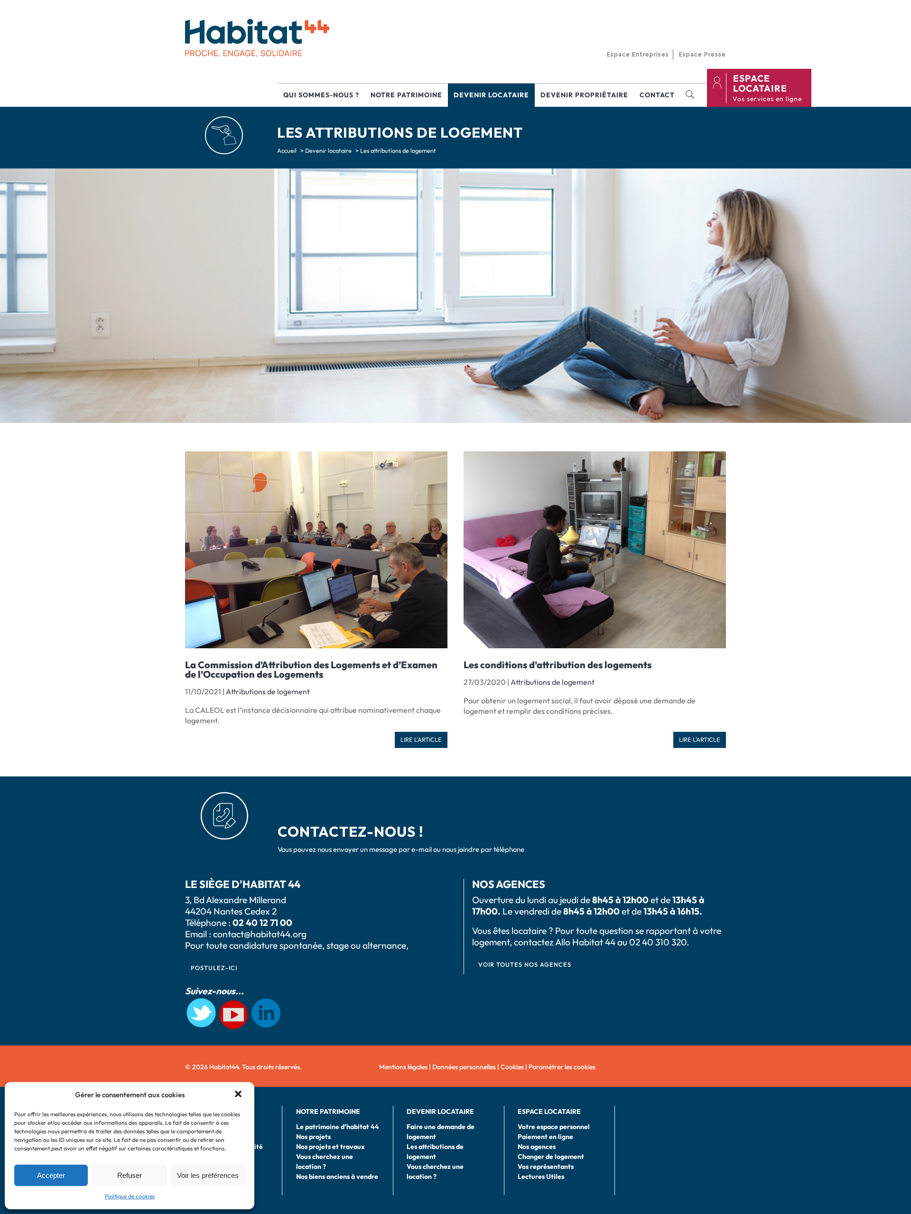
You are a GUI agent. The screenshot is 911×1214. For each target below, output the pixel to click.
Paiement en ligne (545, 1136)
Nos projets (313, 1136)
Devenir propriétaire (584, 95)
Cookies (512, 1067)
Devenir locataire (491, 95)
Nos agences (537, 1146)
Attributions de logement (268, 691)
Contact (657, 95)
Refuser (129, 1175)
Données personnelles (464, 1067)
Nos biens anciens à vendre (337, 1176)
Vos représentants (546, 1166)
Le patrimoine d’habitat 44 (337, 1126)
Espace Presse (702, 54)
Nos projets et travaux (330, 1146)
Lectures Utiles (541, 1176)
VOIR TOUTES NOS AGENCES (524, 964)
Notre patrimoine (406, 95)
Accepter (51, 1175)
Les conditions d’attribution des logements (557, 665)
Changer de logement (551, 1156)
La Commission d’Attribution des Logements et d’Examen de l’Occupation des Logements (311, 669)
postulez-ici (214, 967)
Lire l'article (421, 739)
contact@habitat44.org (260, 934)
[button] (239, 1095)
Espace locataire (760, 83)
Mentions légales (403, 1067)
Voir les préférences (208, 1175)
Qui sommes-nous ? (321, 95)
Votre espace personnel (554, 1126)
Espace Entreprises (638, 54)
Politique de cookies (130, 1196)
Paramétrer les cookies (562, 1067)
